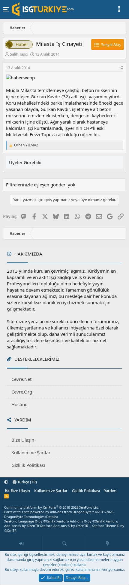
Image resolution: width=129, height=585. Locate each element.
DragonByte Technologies (24, 516)
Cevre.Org (21, 392)
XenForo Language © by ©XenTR (30, 521)
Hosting (19, 404)
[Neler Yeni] (107, 543)
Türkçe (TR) (26, 482)
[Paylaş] (121, 68)
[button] (6, 482)
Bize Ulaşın (22, 440)
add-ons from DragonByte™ (72, 512)
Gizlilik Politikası (28, 465)
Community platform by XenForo (51, 507)
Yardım (110, 490)
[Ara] (64, 543)
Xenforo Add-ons (80, 521)
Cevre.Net (21, 379)
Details (51, 516)
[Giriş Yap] (21, 543)
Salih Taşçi (19, 54)
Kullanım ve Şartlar (30, 452)
